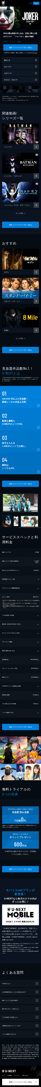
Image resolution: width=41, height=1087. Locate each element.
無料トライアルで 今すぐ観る (20, 47)
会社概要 (9, 1075)
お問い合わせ (25, 1075)
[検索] (30, 3)
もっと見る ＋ (20, 213)
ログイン (36, 3)
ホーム (3, 1075)
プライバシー (17, 1075)
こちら (35, 53)
